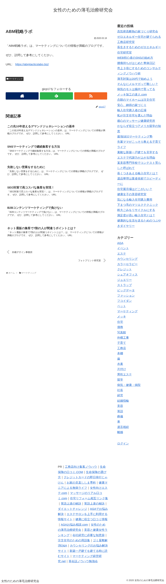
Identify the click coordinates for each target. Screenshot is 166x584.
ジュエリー (124, 280)
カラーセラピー (127, 264)
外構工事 (123, 337)
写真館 (121, 332)
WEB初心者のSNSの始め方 (135, 57)
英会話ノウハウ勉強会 (83, 561)
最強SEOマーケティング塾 (135, 136)
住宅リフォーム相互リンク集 (89, 498)
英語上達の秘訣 (71, 503)
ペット (121, 306)
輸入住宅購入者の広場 (131, 110)
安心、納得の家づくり (131, 105)
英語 (120, 411)
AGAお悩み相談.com (74, 524)
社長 (120, 390)
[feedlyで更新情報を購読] (56, 96)
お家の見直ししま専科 (81, 482)
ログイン (123, 443)
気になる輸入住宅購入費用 (134, 199)
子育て (121, 342)
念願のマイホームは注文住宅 (136, 99)
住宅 (120, 322)
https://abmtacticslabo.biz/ (32, 64)
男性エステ (124, 374)
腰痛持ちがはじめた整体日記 (136, 63)
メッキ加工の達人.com (132, 94)
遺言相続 (123, 427)
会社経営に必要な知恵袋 (88, 535)
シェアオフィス (127, 274)
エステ (121, 253)
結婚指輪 (123, 400)
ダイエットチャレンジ (72, 509)
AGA (120, 243)
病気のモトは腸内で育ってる (136, 89)
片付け (121, 369)
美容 (120, 406)
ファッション (126, 295)
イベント (123, 248)
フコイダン (124, 300)
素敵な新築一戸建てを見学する (137, 152)
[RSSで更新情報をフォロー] (90, 96)
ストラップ (124, 285)
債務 (120, 327)
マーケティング (16, 79)
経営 (120, 395)
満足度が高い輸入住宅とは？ (136, 215)
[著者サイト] (22, 96)
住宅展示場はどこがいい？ (134, 189)
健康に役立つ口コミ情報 (91, 519)
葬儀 (120, 416)
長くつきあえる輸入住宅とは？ (137, 173)
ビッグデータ (126, 290)
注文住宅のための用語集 (74, 540)
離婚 (120, 432)
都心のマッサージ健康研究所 (136, 120)
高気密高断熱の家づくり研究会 (137, 31)
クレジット (124, 269)
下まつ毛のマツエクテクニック (137, 204)
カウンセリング (127, 258)
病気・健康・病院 (129, 385)
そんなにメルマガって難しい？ (137, 84)
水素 (120, 364)
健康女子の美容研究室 (131, 194)
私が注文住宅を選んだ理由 (134, 115)
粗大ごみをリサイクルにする (136, 210)
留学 (120, 379)
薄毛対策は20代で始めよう (135, 78)
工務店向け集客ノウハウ (81, 466)
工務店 (121, 348)
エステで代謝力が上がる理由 (136, 157)
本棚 (120, 353)
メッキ (121, 316)
